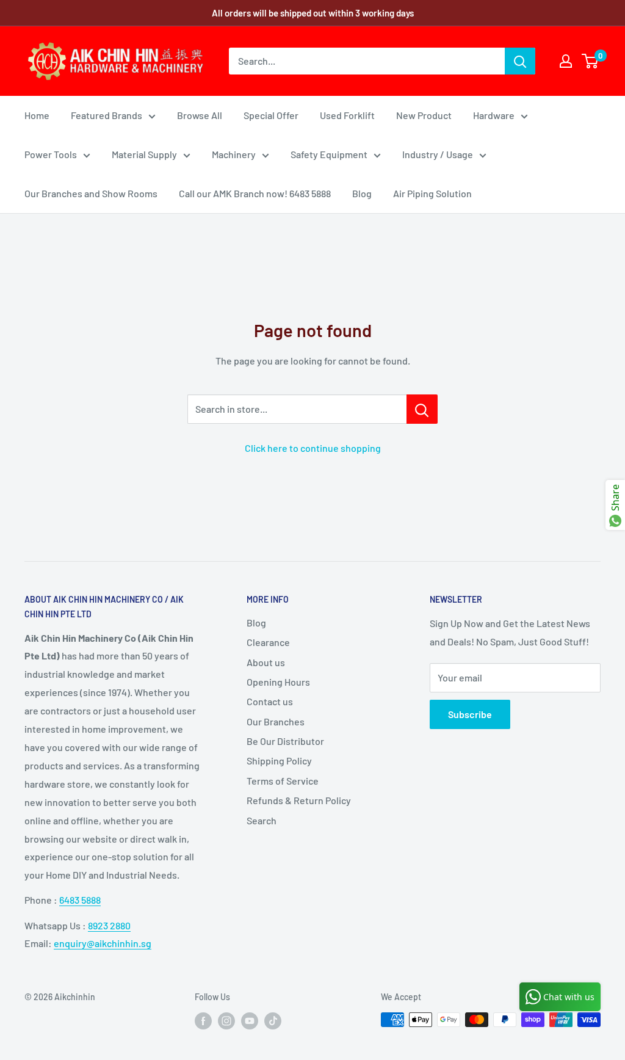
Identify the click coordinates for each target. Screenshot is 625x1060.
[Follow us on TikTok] (272, 1020)
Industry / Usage (437, 154)
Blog (362, 193)
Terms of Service (283, 780)
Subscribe (470, 714)
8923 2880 (109, 925)
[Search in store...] (422, 409)
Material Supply (144, 154)
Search (261, 820)
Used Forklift (347, 115)
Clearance (268, 642)
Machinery (234, 154)
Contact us (270, 701)
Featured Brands (106, 115)
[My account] (566, 61)
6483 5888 (80, 900)
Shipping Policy (279, 760)
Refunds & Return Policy (299, 800)
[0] (590, 61)
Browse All (199, 115)
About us (266, 662)
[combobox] (367, 61)
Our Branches (276, 721)
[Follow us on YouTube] (249, 1020)
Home (36, 115)
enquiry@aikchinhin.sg (102, 943)
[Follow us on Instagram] (226, 1020)
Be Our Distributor (285, 741)
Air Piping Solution (432, 193)
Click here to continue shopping (313, 448)
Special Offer (271, 115)
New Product (424, 115)
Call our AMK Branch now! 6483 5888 (255, 193)
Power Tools (50, 154)
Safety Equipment (329, 154)
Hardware (494, 115)
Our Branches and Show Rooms (90, 193)
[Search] (520, 61)
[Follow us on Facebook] (203, 1020)
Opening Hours (278, 682)
